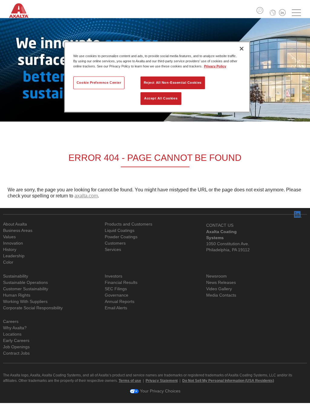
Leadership (14, 256)
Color (8, 262)
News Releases (221, 282)
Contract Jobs (16, 353)
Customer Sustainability (25, 289)
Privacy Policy (215, 66)
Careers (10, 321)
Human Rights (16, 295)
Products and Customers (128, 224)
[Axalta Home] (22, 14)
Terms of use (130, 381)
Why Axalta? (15, 328)
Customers (115, 243)
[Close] (241, 48)
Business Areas (17, 230)
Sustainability (15, 276)
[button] (259, 10)
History (9, 249)
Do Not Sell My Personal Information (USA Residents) (228, 381)
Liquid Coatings (119, 230)
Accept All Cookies (160, 98)
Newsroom (216, 276)
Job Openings (16, 347)
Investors (113, 276)
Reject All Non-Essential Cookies (173, 82)
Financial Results (121, 282)
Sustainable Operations (25, 282)
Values (9, 237)
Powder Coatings (121, 237)
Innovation (13, 243)
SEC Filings (116, 289)
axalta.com (86, 195)
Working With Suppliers (25, 301)
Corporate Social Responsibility (33, 308)
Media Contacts (221, 295)
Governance (116, 295)
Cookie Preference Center (99, 82)
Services (113, 249)
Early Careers (16, 340)
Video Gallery (219, 289)
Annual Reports (119, 301)
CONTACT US (219, 225)
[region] (157, 76)
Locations (12, 334)
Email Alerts (116, 308)
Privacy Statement (162, 381)
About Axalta (15, 224)
